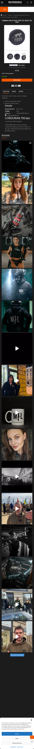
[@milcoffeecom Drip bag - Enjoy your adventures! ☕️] (17, 412)
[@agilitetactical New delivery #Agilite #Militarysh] (17, 572)
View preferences (17, 743)
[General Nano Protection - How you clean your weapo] (17, 220)
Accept (17, 734)
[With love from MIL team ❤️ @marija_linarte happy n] (17, 188)
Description (6, 91)
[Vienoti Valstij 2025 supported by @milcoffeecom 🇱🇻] (17, 508)
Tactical (10, 15)
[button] (31, 720)
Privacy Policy (20, 746)
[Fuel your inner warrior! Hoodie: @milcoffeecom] (17, 156)
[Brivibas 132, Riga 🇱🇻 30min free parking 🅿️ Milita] (17, 380)
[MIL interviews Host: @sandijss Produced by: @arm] (17, 348)
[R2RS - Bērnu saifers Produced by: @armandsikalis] (17, 476)
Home (4, 15)
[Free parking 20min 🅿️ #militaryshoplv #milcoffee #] (17, 636)
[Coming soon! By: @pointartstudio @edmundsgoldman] (17, 316)
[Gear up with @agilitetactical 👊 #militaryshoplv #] (17, 540)
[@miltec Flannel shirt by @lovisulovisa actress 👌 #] (17, 444)
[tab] (6, 91)
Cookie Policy (13, 746)
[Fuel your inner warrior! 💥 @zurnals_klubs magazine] (17, 252)
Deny (17, 738)
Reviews (14, 91)
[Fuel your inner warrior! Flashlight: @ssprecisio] (17, 284)
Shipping (21, 91)
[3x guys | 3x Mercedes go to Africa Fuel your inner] (17, 604)
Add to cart (17, 80)
